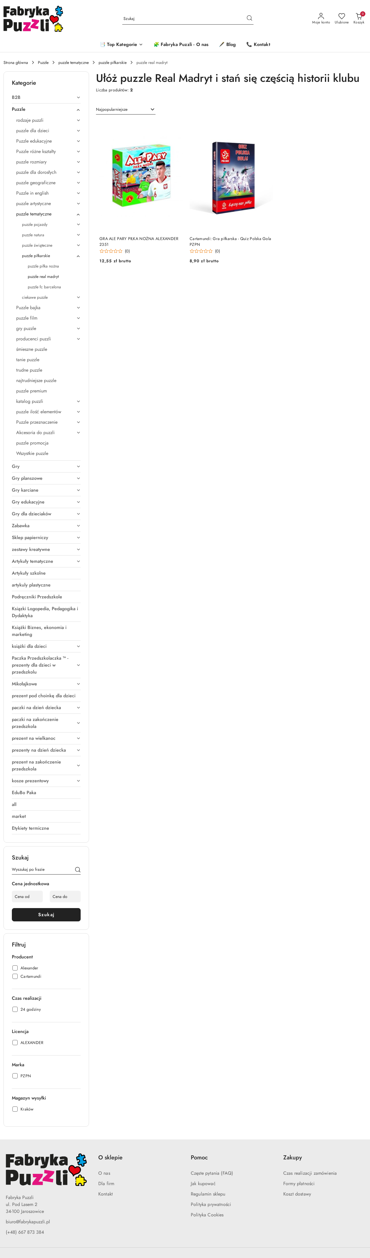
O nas (104, 1173)
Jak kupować (203, 1183)
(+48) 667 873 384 (25, 1232)
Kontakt (105, 1194)
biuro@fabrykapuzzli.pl (28, 1221)
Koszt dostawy (297, 1194)
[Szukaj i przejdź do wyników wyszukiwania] (249, 18)
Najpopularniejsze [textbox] (111, 109)
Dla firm (106, 1183)
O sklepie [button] (110, 1157)
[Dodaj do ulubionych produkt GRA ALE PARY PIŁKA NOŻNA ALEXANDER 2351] (176, 127)
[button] (121, 45)
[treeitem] (46, 97)
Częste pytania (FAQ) (212, 1173)
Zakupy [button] (292, 1157)
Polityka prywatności (211, 1204)
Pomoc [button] (199, 1157)
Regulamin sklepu (208, 1194)
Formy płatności (298, 1183)
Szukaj (46, 914)
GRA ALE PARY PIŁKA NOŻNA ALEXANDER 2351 (139, 241)
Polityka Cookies (207, 1214)
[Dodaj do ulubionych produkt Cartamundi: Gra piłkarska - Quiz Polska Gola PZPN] (266, 127)
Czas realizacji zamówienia (310, 1173)
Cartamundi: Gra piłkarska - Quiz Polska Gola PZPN (230, 241)
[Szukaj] (78, 870)
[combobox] (126, 110)
